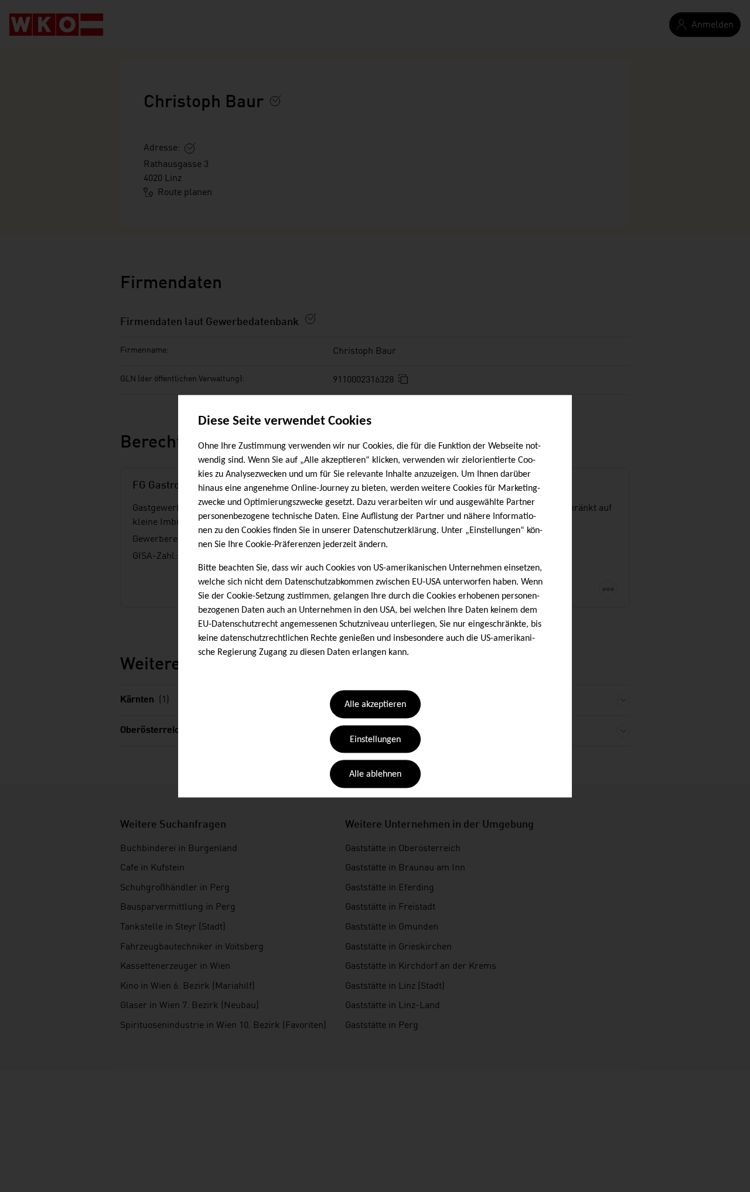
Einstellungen (375, 739)
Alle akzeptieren (375, 705)
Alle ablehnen (375, 775)
